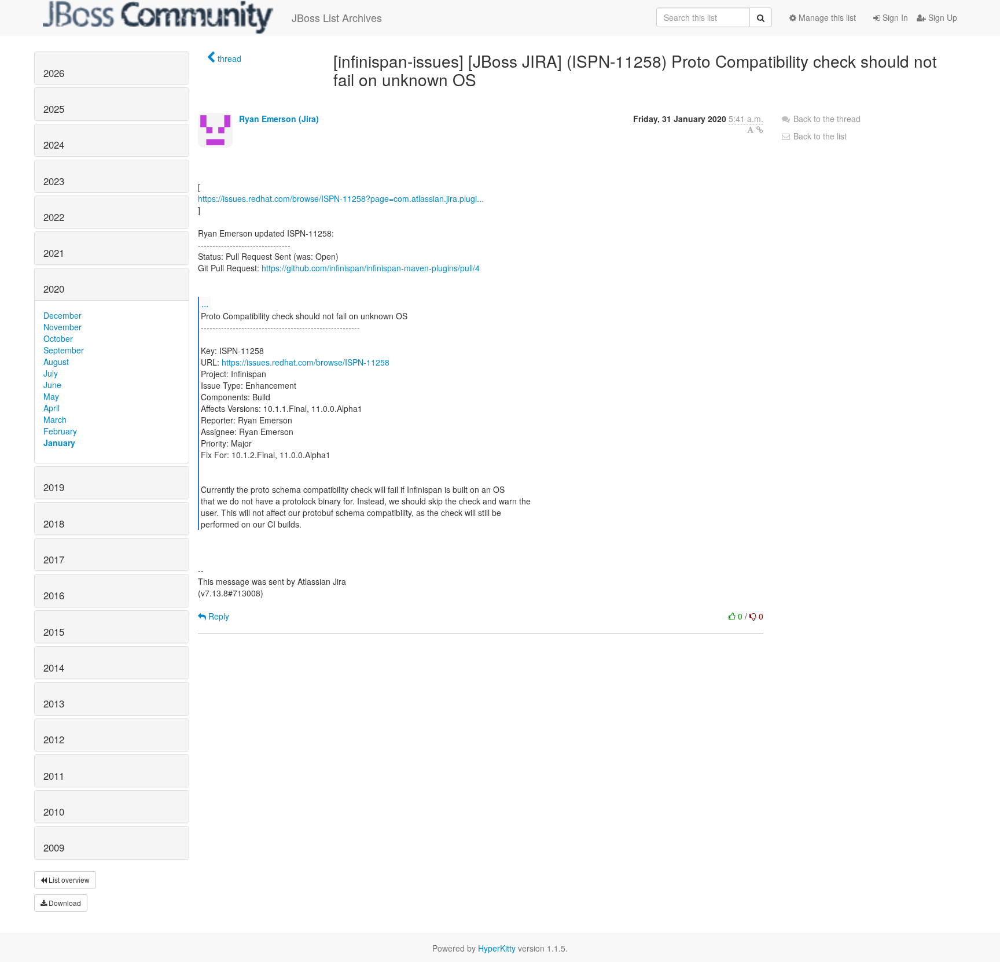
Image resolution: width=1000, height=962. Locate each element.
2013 (53, 703)
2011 (53, 776)
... (204, 303)
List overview (68, 879)
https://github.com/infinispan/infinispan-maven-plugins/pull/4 (371, 268)
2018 (53, 523)
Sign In (894, 17)
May (51, 396)
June (52, 384)
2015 (53, 632)
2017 (53, 559)
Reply (217, 616)
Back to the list (819, 136)
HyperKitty (497, 948)
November (62, 327)
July (50, 373)
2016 (53, 595)
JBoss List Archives (337, 17)
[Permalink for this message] (759, 129)
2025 (53, 109)
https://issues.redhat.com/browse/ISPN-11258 (305, 362)
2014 (53, 667)
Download (64, 903)
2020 (53, 289)
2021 (53, 253)
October (58, 338)
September (63, 350)
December (62, 315)
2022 (53, 217)
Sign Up (941, 17)
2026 (53, 73)
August (56, 361)
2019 (53, 487)
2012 (53, 739)
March (55, 419)
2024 (53, 145)
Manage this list (826, 17)
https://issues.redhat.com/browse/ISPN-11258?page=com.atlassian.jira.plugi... (341, 198)
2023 (53, 181)
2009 (53, 847)
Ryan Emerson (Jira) (279, 118)
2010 (53, 812)
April (51, 408)
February (60, 431)
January (59, 442)
